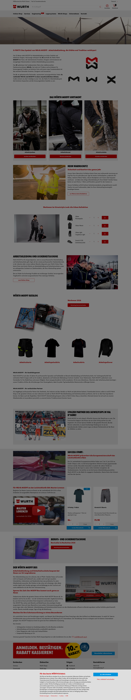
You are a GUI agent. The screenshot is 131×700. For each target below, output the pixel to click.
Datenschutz (54, 696)
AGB (66, 696)
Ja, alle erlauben (105, 674)
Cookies (61, 696)
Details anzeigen (44, 696)
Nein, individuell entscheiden (105, 679)
